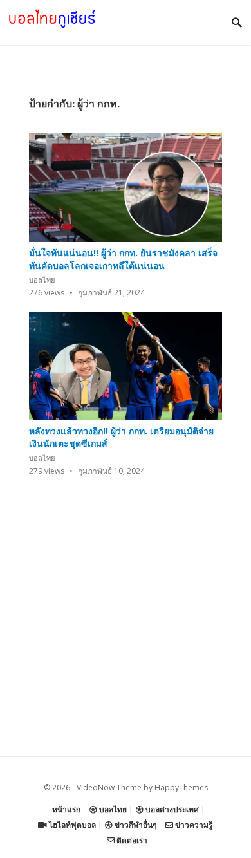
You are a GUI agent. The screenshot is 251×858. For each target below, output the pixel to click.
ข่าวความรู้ (192, 824)
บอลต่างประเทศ (171, 809)
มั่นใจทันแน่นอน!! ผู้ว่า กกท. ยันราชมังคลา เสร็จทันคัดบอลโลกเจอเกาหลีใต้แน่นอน (123, 259)
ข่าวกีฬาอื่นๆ (134, 824)
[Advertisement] (125, 630)
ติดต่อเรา (131, 840)
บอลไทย (42, 279)
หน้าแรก (66, 809)
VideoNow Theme (109, 787)
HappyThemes (181, 787)
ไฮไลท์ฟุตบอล (71, 824)
